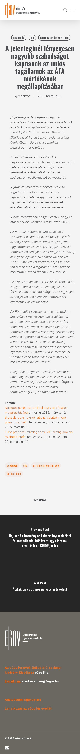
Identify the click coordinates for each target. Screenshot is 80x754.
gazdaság (18, 38)
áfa (25, 465)
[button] (73, 10)
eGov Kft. (42, 672)
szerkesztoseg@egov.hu (40, 681)
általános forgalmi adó (46, 465)
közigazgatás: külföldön (54, 38)
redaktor (24, 96)
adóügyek (12, 465)
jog (32, 38)
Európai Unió (14, 473)
